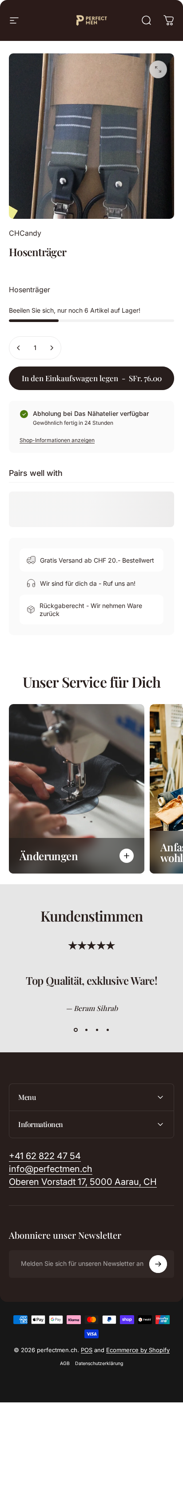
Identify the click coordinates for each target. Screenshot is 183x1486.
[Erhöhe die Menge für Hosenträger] (51, 348)
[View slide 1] (75, 1030)
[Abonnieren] (158, 1264)
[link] (83, 1182)
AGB (65, 1363)
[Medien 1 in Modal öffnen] (158, 69)
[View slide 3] (97, 1030)
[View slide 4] (107, 1030)
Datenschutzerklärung (99, 1363)
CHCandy (25, 233)
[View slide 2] (86, 1030)
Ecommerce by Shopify (138, 1349)
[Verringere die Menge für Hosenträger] (18, 348)
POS (86, 1349)
